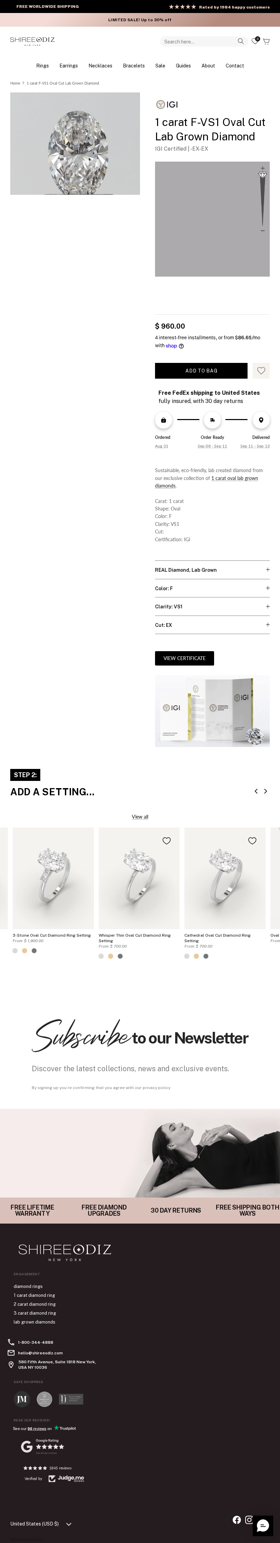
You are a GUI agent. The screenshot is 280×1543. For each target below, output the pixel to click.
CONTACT (235, 65)
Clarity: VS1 (168, 606)
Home (15, 82)
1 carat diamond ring (34, 1295)
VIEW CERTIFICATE (185, 658)
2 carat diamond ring (35, 1304)
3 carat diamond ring (35, 1313)
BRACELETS (134, 65)
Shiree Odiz (32, 1539)
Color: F (164, 588)
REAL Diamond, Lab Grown (186, 570)
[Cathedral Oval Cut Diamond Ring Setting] (224, 878)
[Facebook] (237, 1520)
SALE (160, 65)
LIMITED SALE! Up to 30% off (139, 19)
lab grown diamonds (34, 1322)
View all (140, 817)
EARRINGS (68, 65)
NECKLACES (100, 65)
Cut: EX (163, 625)
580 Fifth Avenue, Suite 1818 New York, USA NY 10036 (57, 1364)
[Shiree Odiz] (32, 41)
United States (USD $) (34, 1524)
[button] (263, 1526)
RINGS (42, 65)
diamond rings (28, 1286)
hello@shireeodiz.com (40, 1353)
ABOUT (208, 65)
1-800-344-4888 (35, 1342)
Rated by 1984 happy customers (234, 7)
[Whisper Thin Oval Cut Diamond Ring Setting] (139, 878)
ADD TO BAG (201, 371)
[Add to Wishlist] (166, 841)
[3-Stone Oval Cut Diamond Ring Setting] (53, 878)
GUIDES (183, 65)
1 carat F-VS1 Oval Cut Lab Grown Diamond (63, 82)
